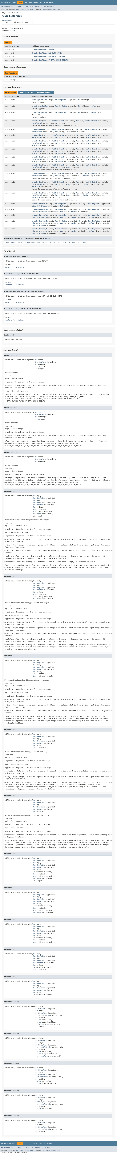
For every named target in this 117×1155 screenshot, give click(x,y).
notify (48, 242)
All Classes (49, 6)
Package (12, 2)
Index (46, 2)
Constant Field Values (14, 267)
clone (6, 242)
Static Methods (26, 93)
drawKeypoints (38, 100)
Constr (23, 9)
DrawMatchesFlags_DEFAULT (43, 49)
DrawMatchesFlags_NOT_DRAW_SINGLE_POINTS (50, 60)
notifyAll (57, 242)
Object (12, 31)
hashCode (40, 242)
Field (17, 9)
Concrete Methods (44, 93)
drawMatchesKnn (38, 204)
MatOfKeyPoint (61, 100)
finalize (21, 242)
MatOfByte (59, 153)
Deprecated (37, 2)
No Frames (36, 6)
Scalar (93, 106)
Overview (4, 2)
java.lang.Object (8, 20)
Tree (30, 2)
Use (25, 2)
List (34, 206)
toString (66, 242)
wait (74, 242)
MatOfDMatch (37, 123)
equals (13, 242)
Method (30, 9)
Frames (28, 6)
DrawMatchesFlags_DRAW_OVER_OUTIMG (47, 53)
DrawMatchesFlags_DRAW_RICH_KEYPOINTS (48, 56)
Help (51, 2)
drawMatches (37, 121)
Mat (46, 100)
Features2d (9, 80)
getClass (31, 242)
